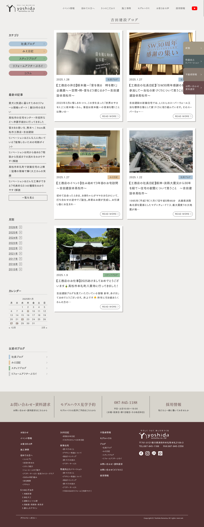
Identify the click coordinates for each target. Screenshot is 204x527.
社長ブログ (28, 43)
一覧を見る (28, 197)
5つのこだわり (108, 8)
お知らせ (24, 432)
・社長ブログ (107, 448)
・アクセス (26, 484)
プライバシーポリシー (28, 518)
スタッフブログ (28, 58)
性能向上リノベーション (192, 61)
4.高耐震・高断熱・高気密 (32, 505)
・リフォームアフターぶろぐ (112, 458)
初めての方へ (88, 8)
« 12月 (12, 328)
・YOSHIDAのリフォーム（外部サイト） (77, 491)
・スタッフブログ (108, 455)
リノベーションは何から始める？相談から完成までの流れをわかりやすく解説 (27, 156)
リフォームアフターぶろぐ (28, 65)
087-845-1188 (126, 402)
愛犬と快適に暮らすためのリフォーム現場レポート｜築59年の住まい (27, 107)
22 (22, 319)
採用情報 (180, 8)
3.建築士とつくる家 (30, 501)
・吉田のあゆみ (28, 463)
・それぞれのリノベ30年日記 (73, 440)
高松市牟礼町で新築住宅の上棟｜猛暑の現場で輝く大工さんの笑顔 (27, 171)
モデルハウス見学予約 (78, 404)
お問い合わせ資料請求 (192, 87)
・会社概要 (26, 481)
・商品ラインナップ (69, 456)
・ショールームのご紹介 (31, 470)
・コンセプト (27, 459)
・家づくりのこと (68, 449)
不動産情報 (191, 74)
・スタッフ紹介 (27, 466)
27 (11, 323)
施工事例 (126, 8)
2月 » (44, 328)
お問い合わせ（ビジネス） (111, 470)
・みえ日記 (106, 451)
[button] (28, 227)
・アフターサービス (69, 464)
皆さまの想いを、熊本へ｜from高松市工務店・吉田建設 (27, 129)
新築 (187, 48)
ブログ (103, 444)
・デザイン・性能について (72, 453)
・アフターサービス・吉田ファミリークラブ (38, 474)
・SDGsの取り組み (29, 477)
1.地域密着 (27, 494)
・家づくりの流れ (68, 460)
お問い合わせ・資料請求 (30, 404)
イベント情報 (68, 8)
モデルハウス (144, 8)
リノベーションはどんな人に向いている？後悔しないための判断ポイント (27, 142)
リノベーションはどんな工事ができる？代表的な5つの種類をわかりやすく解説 (27, 185)
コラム (28, 73)
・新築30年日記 (68, 436)
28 (17, 323)
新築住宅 (64, 445)
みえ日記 (28, 51)
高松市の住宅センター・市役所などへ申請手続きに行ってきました (27, 119)
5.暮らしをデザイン (29, 508)
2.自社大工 (26, 497)
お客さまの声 (162, 8)
